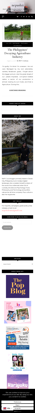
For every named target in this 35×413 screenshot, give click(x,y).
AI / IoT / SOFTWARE (13, 43)
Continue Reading (17, 90)
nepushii (18, 5)
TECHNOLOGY (18, 45)
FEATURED (24, 43)
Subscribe (7, 227)
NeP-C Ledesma (23, 61)
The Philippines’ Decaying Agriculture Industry (17, 53)
